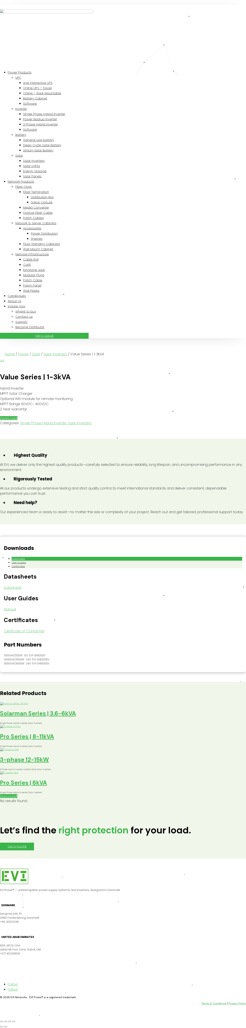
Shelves (36, 239)
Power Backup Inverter (40, 119)
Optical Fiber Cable (38, 213)
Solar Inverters (34, 161)
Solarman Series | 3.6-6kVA (38, 713)
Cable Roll (30, 259)
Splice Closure (41, 202)
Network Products (21, 181)
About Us (14, 301)
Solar (19, 155)
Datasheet (13, 587)
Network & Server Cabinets (35, 223)
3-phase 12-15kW (24, 759)
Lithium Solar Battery (38, 150)
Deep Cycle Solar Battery (42, 145)
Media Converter (36, 207)
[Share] (9, 1021)
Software (30, 103)
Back (2, 360)
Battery (20, 135)
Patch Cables (33, 218)
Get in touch (16, 846)
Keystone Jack (34, 270)
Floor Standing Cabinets (41, 244)
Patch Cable (32, 280)
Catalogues (17, 296)
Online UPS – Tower (37, 88)
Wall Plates (31, 291)
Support (21, 322)
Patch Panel (32, 285)
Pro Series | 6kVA (23, 782)
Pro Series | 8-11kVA (27, 736)
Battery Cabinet (35, 98)
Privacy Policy (237, 1003)
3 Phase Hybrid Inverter (40, 124)
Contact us (24, 317)
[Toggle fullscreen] (5, 1021)
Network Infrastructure (32, 254)
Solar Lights (31, 166)
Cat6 (27, 265)
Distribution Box (42, 197)
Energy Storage (35, 171)
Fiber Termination (36, 192)
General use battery (38, 140)
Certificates (18, 566)
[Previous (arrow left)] (1, 1026)
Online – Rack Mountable (42, 93)
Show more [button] (8, 796)
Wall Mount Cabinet (38, 249)
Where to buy (25, 311)
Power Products (20, 72)
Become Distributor (29, 327)
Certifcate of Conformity (24, 631)
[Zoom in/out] (1, 1021)
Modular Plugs (33, 275)
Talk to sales (43, 336)
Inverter (21, 109)
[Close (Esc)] (13, 1021)
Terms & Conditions (214, 1003)
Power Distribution (44, 233)
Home (10, 354)
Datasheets (18, 558)
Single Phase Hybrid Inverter (44, 114)
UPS (18, 77)
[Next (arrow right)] (5, 1026)
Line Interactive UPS (37, 83)
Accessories (32, 228)
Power (23, 354)
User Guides (19, 562)
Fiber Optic (23, 187)
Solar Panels (32, 176)
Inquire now (16, 306)
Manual (10, 609)
